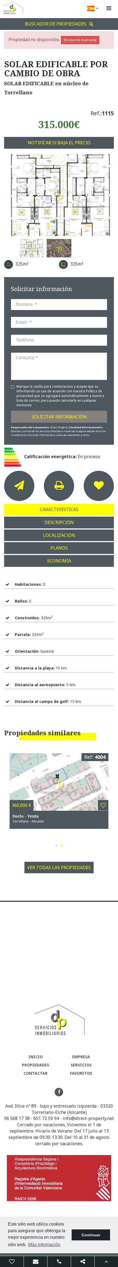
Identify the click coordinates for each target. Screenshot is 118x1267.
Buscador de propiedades (55, 24)
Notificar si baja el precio (59, 143)
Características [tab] (59, 509)
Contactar (35, 1073)
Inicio (36, 1056)
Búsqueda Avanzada (80, 40)
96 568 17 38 (17, 1118)
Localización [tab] (59, 535)
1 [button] (56, 845)
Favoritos (81, 1073)
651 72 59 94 (46, 1118)
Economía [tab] (59, 561)
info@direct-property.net (88, 1118)
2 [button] (61, 845)
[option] (59, 195)
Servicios (81, 1065)
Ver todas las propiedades (59, 868)
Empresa (81, 1056)
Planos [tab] (59, 548)
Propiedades (35, 1065)
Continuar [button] (91, 1235)
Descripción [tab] (59, 522)
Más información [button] (44, 1244)
